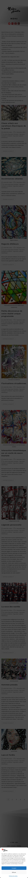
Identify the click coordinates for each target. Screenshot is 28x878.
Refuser (14, 872)
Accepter (14, 868)
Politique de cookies (13, 876)
